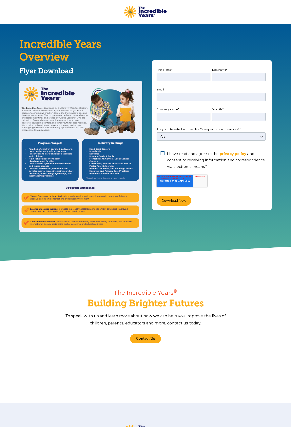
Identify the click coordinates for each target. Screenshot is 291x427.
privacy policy (233, 154)
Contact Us (145, 338)
